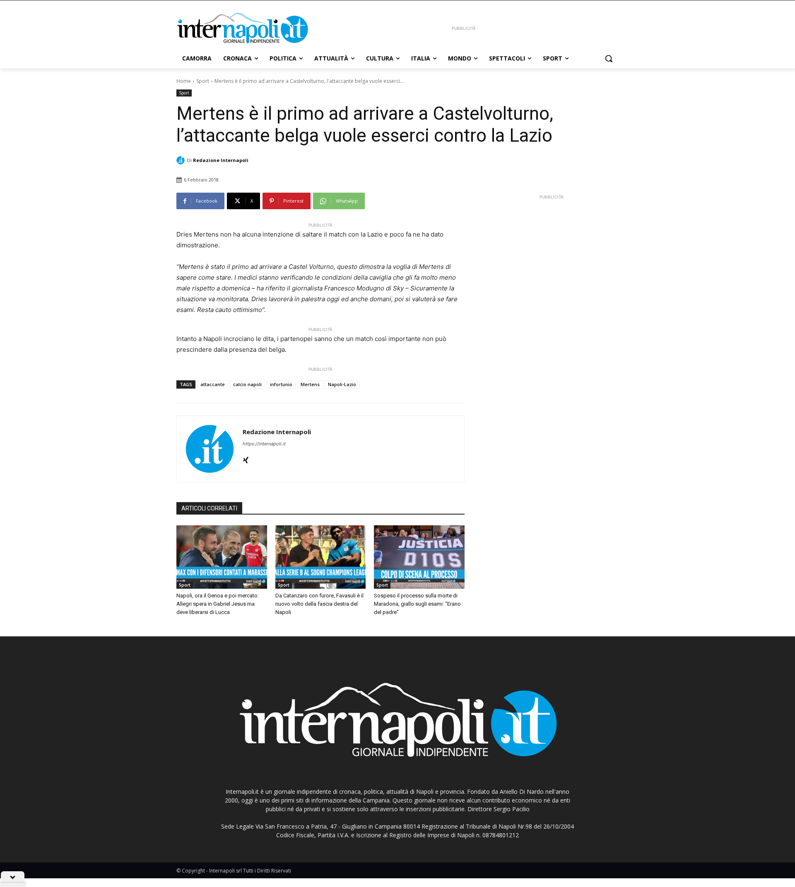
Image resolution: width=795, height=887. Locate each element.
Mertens (310, 384)
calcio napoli (247, 384)
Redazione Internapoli (220, 160)
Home (183, 81)
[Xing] (246, 458)
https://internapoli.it (264, 444)
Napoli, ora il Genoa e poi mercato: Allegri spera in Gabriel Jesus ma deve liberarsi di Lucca (217, 603)
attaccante (212, 384)
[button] (609, 58)
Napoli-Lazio (342, 384)
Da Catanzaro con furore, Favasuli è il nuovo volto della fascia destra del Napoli (319, 603)
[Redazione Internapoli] (181, 160)
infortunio (281, 384)
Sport (202, 81)
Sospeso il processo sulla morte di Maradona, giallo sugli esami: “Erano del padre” (417, 603)
